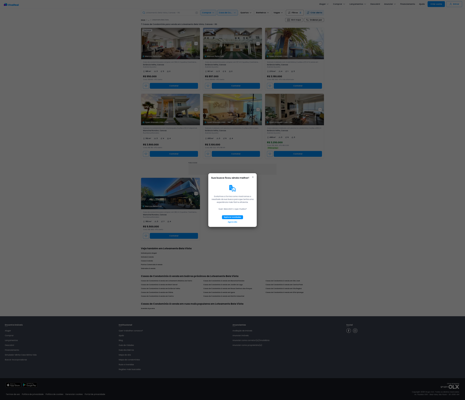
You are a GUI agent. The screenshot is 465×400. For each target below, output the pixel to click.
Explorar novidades (232, 217)
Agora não (232, 222)
